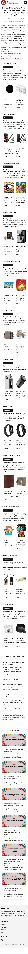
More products (8, 67)
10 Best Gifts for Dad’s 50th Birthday (11, 58)
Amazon (3, 929)
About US (4, 927)
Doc (2, 932)
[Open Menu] (25, 2)
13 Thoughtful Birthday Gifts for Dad (11, 53)
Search (3, 924)
